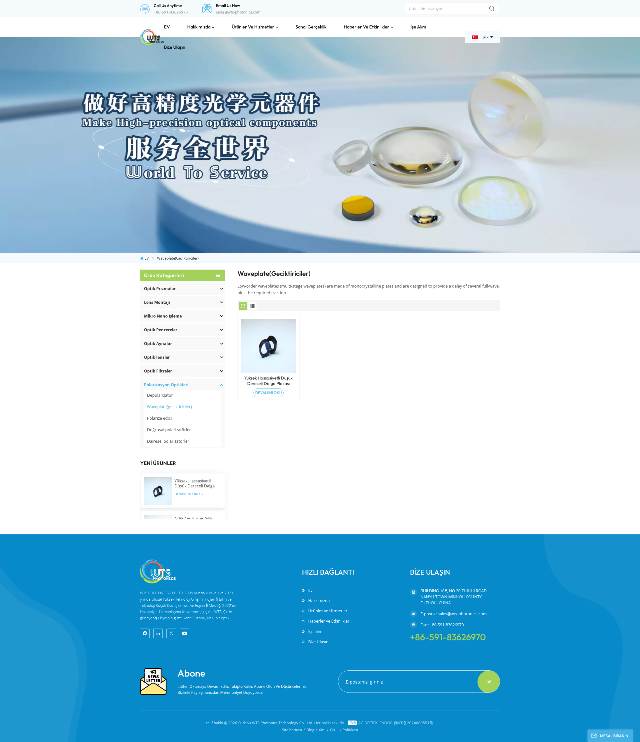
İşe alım (418, 27)
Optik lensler (157, 357)
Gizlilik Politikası (344, 729)
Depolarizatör (160, 395)
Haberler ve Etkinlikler (366, 27)
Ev (310, 590)
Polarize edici (159, 418)
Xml (322, 729)
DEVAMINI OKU (187, 493)
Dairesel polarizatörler (168, 441)
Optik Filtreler (158, 371)
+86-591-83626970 (171, 11)
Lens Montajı (157, 302)
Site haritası (292, 729)
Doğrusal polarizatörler (169, 429)
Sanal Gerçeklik (311, 27)
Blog (310, 729)
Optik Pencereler (160, 330)
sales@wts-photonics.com (238, 11)
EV (167, 27)
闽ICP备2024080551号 (413, 722)
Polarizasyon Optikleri (166, 384)
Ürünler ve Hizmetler (253, 27)
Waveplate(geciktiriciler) (169, 406)
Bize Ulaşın (174, 47)
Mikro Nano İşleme (163, 316)
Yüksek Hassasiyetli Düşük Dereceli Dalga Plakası (194, 483)
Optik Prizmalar (160, 288)
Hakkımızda (198, 27)
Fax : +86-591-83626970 (442, 625)
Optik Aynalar (158, 343)
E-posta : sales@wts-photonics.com (453, 614)
